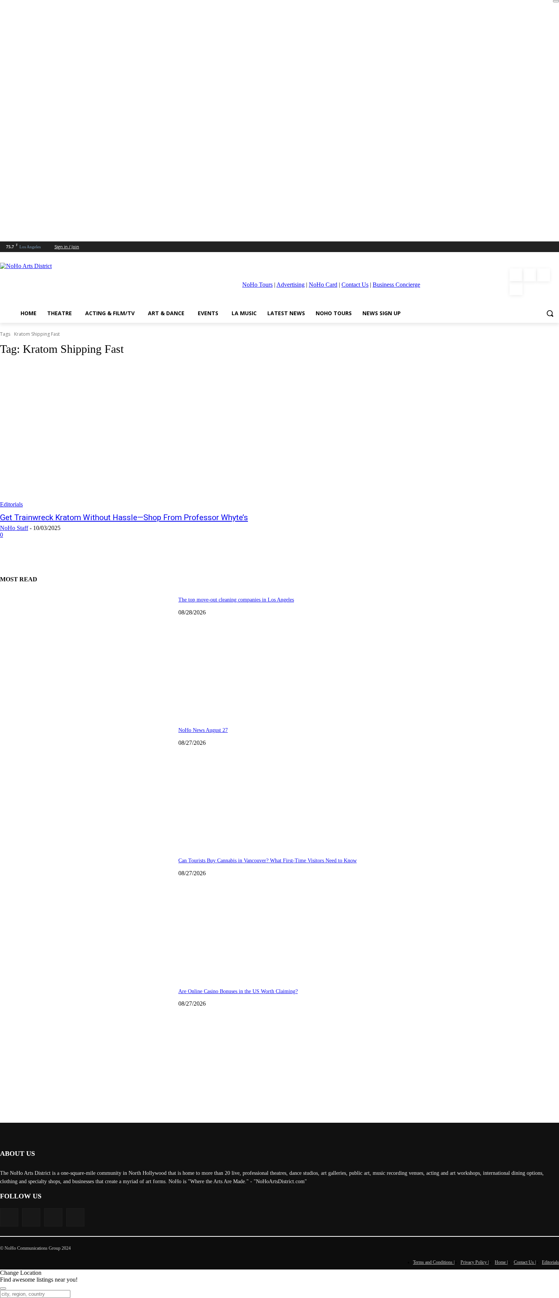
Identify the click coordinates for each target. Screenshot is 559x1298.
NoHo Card (323, 284)
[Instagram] (529, 274)
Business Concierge (396, 284)
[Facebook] (516, 274)
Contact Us (354, 284)
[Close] (556, 1)
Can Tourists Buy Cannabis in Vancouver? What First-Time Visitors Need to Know (267, 860)
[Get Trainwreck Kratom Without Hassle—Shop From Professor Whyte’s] (144, 435)
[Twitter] (516, 288)
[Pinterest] (543, 274)
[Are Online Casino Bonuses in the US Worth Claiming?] (86, 1042)
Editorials (11, 504)
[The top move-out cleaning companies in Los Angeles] (86, 651)
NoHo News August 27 (203, 730)
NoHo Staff (14, 528)
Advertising (290, 284)
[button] (550, 313)
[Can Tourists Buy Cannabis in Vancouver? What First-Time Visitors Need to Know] (86, 912)
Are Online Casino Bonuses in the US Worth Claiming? (238, 991)
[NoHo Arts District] (76, 282)
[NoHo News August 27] (86, 781)
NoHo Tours (257, 284)
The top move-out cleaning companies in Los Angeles (236, 600)
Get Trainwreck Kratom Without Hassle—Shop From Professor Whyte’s (124, 517)
